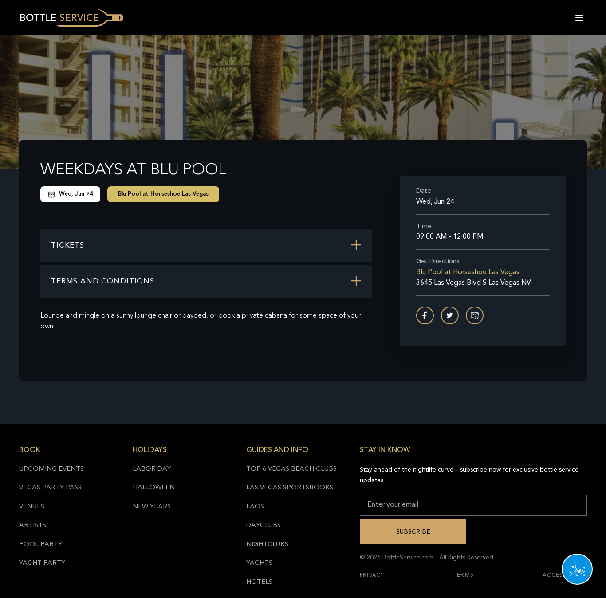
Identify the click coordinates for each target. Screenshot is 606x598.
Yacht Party (42, 563)
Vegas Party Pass (50, 487)
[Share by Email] (475, 315)
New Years (152, 507)
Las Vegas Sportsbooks (289, 487)
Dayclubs (263, 525)
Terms (463, 575)
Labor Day (152, 469)
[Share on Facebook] (425, 315)
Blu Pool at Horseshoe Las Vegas (163, 194)
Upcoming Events (51, 469)
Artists (32, 525)
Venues (31, 507)
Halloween (154, 487)
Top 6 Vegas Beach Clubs (291, 469)
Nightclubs (267, 544)
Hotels (259, 582)
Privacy (372, 575)
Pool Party (40, 544)
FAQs (255, 507)
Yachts (259, 563)
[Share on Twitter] (450, 315)
